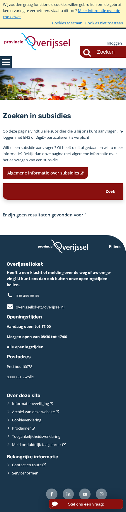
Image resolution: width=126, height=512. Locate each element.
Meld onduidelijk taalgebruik (37, 444)
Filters (114, 247)
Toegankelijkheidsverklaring (36, 436)
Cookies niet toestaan (104, 23)
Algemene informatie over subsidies (43, 173)
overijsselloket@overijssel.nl (35, 307)
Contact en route (27, 464)
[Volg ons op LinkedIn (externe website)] (68, 494)
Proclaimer (21, 428)
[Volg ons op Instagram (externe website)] (101, 494)
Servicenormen (25, 473)
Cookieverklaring (26, 420)
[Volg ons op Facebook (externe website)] (51, 494)
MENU (6, 62)
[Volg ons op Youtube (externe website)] (85, 494)
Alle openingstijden (25, 347)
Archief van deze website (33, 411)
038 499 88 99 (27, 296)
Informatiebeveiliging (30, 403)
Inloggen (114, 43)
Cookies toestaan (67, 23)
